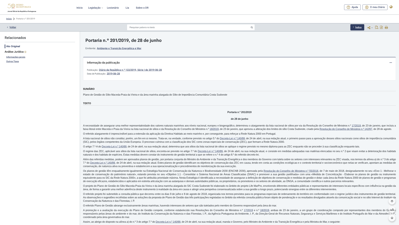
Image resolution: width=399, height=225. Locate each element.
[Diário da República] (19, 7)
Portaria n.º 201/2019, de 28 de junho (123, 40)
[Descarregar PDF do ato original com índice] (381, 27)
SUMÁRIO (89, 88)
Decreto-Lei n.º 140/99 (232, 138)
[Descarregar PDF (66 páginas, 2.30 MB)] (376, 27)
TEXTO (87, 103)
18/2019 (214, 129)
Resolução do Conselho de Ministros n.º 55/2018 (291, 171)
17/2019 (356, 125)
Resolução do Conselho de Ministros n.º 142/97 (346, 129)
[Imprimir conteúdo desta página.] (386, 27)
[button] (19, 6)
